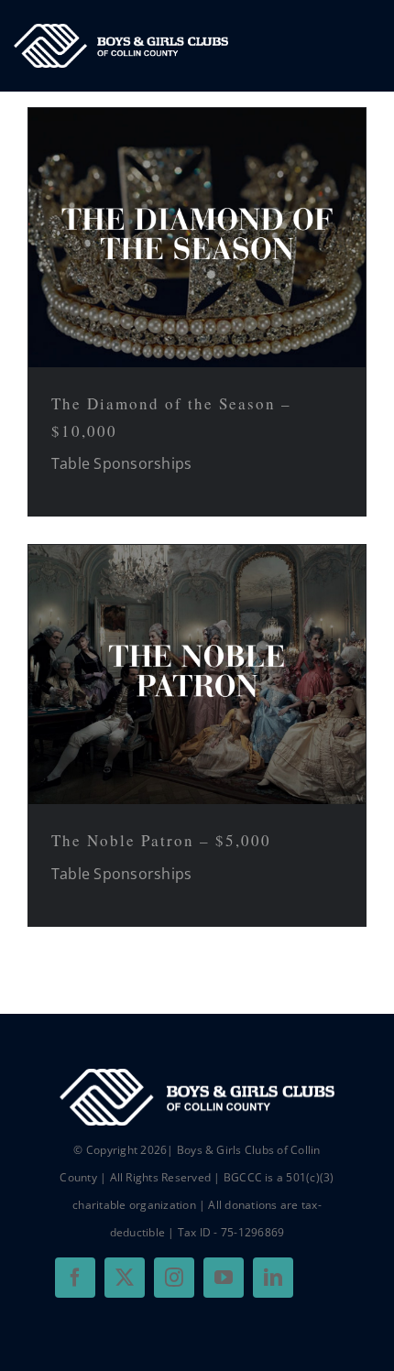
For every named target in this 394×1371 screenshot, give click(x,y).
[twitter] (124, 1277)
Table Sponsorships (121, 463)
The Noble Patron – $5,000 (161, 840)
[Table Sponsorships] (197, 237)
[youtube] (223, 1277)
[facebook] (75, 1277)
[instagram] (174, 1277)
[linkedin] (273, 1277)
